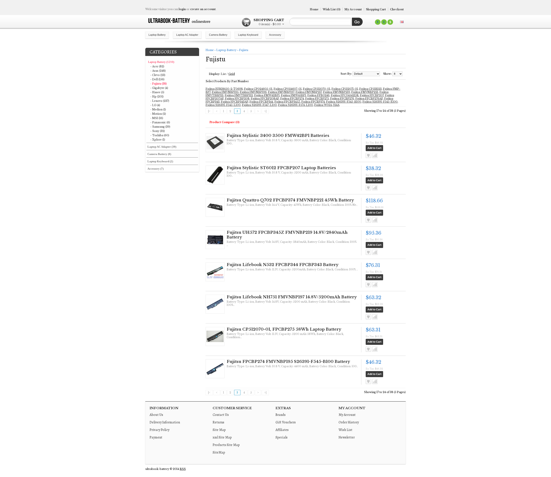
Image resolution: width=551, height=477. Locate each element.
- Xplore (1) (157, 139)
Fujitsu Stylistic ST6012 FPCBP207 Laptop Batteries (281, 168)
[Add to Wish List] (368, 155)
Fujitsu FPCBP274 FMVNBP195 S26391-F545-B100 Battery (288, 361)
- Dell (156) (157, 79)
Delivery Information (165, 422)
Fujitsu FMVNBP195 (225, 92)
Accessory (275, 34)
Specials (282, 437)
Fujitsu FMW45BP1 (293, 95)
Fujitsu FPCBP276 (342, 98)
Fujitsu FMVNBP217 (309, 92)
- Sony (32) (157, 131)
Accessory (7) (155, 168)
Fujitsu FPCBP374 (313, 101)
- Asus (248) (158, 70)
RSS (183, 469)
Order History (349, 422)
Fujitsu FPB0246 (318, 95)
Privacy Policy (159, 429)
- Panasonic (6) (160, 122)
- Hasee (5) (157, 92)
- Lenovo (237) (159, 100)
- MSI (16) (156, 118)
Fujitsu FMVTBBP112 (239, 95)
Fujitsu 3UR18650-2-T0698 (224, 88)
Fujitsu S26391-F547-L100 (259, 105)
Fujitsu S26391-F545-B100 (343, 101)
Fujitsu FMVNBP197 (281, 92)
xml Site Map (222, 437)
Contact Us (221, 414)
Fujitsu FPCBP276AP (369, 98)
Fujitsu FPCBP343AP (234, 101)
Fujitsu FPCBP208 (237, 98)
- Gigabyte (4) (159, 88)
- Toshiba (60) (159, 135)
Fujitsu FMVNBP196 (253, 92)
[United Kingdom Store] (402, 22)
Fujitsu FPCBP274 (292, 98)
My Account (353, 9)
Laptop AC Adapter (187, 34)
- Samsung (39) (160, 126)
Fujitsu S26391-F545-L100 (223, 105)
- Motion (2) (158, 113)
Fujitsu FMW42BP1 (267, 95)
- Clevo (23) (157, 75)
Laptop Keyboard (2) (160, 161)
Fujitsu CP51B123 (370, 88)
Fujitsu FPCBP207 (372, 95)
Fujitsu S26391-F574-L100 (295, 105)
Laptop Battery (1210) (161, 61)
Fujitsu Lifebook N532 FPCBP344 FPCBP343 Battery (282, 264)
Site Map (219, 429)
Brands (281, 414)
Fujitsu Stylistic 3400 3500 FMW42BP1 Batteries (278, 135)
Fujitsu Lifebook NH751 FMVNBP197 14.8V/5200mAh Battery (292, 297)
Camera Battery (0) (159, 154)
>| (265, 111)
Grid (231, 74)
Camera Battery (218, 34)
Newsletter (347, 437)
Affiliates (282, 429)
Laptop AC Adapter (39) (161, 146)
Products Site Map (226, 445)
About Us (156, 414)
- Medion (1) (158, 109)
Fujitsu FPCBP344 (261, 101)
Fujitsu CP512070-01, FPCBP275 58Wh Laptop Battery (284, 329)
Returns (218, 422)
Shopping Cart (376, 9)
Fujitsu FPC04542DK (345, 95)
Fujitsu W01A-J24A (326, 105)
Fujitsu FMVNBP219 (336, 92)
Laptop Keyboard (248, 34)
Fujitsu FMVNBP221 (364, 92)
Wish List (345, 429)
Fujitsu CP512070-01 (316, 88)
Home (314, 9)
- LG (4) (155, 105)
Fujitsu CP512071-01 (344, 88)
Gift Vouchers (286, 422)
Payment (156, 437)
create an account (203, 9)
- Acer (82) (157, 66)
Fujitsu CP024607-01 (288, 88)
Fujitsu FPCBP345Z (287, 101)
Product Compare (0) (224, 122)
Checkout (397, 9)
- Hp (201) (157, 96)
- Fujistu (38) (158, 83)
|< (209, 111)
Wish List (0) (331, 9)
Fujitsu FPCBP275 (317, 98)
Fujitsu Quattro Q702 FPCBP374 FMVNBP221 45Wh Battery (290, 200)
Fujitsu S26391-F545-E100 (380, 101)
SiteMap (219, 452)
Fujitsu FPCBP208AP (265, 98)
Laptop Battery (157, 34)
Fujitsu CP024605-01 (258, 88)
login (182, 9)
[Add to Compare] (375, 155)
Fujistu (243, 50)
